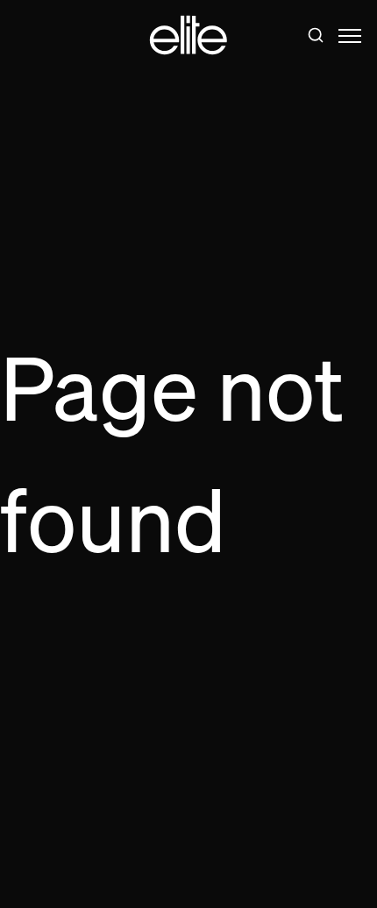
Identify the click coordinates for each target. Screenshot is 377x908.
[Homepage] (188, 35)
